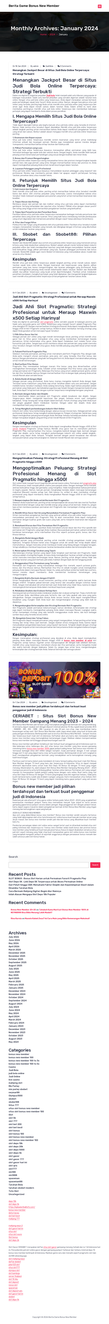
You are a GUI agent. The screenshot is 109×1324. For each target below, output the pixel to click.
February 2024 (16, 1023)
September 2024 (18, 1000)
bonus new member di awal (78, 640)
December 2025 (17, 953)
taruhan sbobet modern (21, 1188)
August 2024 (15, 1004)
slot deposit (14, 1282)
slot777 (13, 1169)
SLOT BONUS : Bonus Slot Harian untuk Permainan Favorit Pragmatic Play (47, 878)
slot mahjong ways (17, 1259)
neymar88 (14, 1092)
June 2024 (14, 1010)
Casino (12, 1067)
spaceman (14, 1178)
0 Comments (65, 66)
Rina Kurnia (16, 918)
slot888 (13, 1175)
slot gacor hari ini (18, 1162)
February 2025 (16, 984)
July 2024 (14, 1007)
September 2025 (17, 962)
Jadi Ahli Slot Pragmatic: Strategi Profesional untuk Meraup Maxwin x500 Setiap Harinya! (54, 298)
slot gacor (14, 1156)
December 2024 (17, 991)
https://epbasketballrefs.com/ (22, 1207)
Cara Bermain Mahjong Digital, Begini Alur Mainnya (35, 891)
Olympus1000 (15, 1095)
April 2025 (14, 978)
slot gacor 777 (16, 1159)
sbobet (12, 1099)
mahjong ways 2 (16, 1226)
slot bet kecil (15, 1127)
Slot (11, 1114)
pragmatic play (89, 483)
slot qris (13, 1165)
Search (13, 856)
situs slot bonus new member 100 (26, 1111)
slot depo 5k (15, 1153)
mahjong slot (15, 1083)
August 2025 (15, 965)
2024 (52, 34)
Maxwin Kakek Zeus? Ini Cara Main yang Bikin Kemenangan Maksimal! (57, 918)
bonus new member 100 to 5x (24, 1064)
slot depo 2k (14, 1240)
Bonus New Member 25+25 (23, 910)
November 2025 (17, 956)
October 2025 (16, 959)
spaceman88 (15, 1181)
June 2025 (14, 972)
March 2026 (15, 949)
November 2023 (17, 1032)
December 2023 (17, 1029)
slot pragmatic (46, 322)
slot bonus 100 (16, 1134)
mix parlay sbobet (18, 1089)
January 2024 (16, 1026)
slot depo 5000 (16, 1149)
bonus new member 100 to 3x (24, 1060)
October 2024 (16, 997)
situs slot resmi (15, 1234)
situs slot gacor (50, 1247)
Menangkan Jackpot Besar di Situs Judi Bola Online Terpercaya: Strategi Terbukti (51, 72)
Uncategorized (51, 293)
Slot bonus (13, 1237)
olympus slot (14, 1270)
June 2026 (14, 940)
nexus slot (13, 1285)
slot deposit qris (15, 1291)
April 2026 (14, 946)
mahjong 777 (14, 1219)
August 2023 (15, 1039)
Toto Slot (14, 1191)
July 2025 (14, 969)
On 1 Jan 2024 (19, 702)
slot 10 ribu (13, 1279)
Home (43, 34)
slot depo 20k (16, 1146)
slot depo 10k (16, 1143)
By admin (35, 66)
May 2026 (14, 943)
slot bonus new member (21, 1137)
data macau (14, 1213)
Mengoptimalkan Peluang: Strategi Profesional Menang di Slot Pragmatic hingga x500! (50, 460)
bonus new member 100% (38, 748)
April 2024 (14, 1016)
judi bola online (16, 1073)
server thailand (19, 429)
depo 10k (12, 1201)
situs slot (13, 1231)
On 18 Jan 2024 (19, 66)
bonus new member (19, 1054)
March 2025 (15, 981)
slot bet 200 (15, 1124)
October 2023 (16, 1035)
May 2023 (14, 1042)
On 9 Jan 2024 (19, 293)
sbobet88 (14, 1102)
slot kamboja (14, 1273)
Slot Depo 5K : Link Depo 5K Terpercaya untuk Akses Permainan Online (46, 881)
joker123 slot (14, 1265)
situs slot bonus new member (24, 1108)
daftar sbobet (15, 1262)
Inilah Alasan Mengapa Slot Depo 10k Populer (32, 894)
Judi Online (14, 1076)
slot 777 (13, 1121)
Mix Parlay (14, 1086)
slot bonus (14, 1130)
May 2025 (14, 975)
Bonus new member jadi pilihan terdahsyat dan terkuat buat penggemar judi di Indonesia (49, 708)
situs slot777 (14, 1267)
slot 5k (12, 1118)
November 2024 (17, 994)
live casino (14, 1079)
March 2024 (15, 1019)
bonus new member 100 (21, 1057)
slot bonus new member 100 (23, 1140)
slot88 (12, 1172)
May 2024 (14, 1013)
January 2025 (16, 988)
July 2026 (14, 937)
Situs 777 (14, 1105)
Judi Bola (49, 66)
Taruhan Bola (16, 1184)
